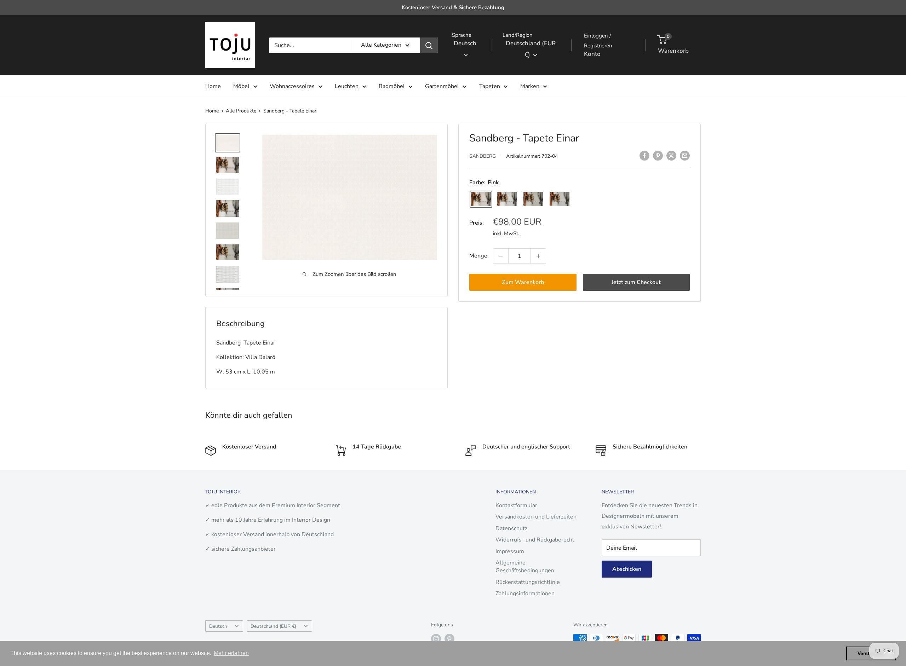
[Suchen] (429, 45)
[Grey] (533, 199)
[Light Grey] (507, 199)
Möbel (241, 86)
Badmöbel (392, 86)
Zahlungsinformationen (525, 593)
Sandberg (482, 156)
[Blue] (559, 199)
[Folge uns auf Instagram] (436, 639)
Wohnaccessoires (292, 86)
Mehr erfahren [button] (231, 653)
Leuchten (347, 86)
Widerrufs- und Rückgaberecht (534, 540)
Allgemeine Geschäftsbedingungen (524, 566)
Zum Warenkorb (523, 282)
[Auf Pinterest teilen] (658, 155)
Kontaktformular (516, 505)
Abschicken (626, 569)
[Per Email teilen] (685, 155)
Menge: (479, 256)
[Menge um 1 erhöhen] (538, 256)
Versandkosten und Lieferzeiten (536, 517)
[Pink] (481, 199)
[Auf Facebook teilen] (644, 155)
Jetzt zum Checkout (636, 282)
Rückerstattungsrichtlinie (527, 582)
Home (213, 86)
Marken (529, 86)
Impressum (509, 551)
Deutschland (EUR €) (273, 626)
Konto (592, 54)
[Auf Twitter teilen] (671, 155)
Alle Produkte (241, 111)
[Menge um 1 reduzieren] (500, 256)
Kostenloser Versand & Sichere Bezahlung (453, 7)
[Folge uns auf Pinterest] (449, 639)
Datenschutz (511, 528)
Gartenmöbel (442, 86)
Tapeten (489, 86)
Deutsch (218, 626)
